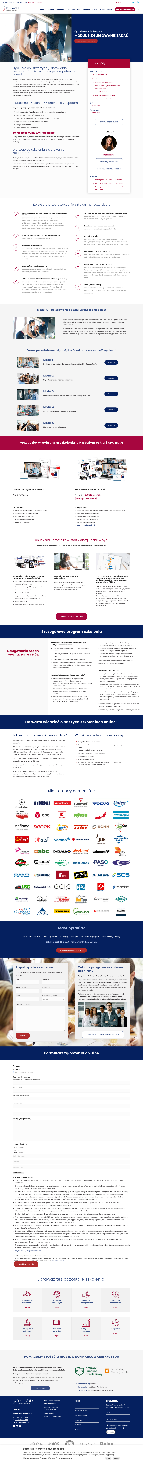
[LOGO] (12, 9)
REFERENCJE (79, 1425)
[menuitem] (120, 2)
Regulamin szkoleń (34, 1251)
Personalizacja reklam (65, 1458)
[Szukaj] (138, 9)
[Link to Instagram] (137, 2)
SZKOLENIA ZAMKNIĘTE (82, 1411)
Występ (52, 1458)
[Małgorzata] (109, 142)
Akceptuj (116, 1458)
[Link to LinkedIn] (132, 2)
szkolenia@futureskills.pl (84, 942)
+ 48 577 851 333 (21, 1420)
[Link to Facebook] (128, 2)
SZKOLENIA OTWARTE (81, 1415)
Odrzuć (108, 1458)
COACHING (78, 1420)
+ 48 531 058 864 (21, 1417)
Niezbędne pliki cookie (32, 1458)
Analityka (44, 1458)
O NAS (77, 1406)
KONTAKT (120, 2)
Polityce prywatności (57, 1260)
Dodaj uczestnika (18, 1172)
